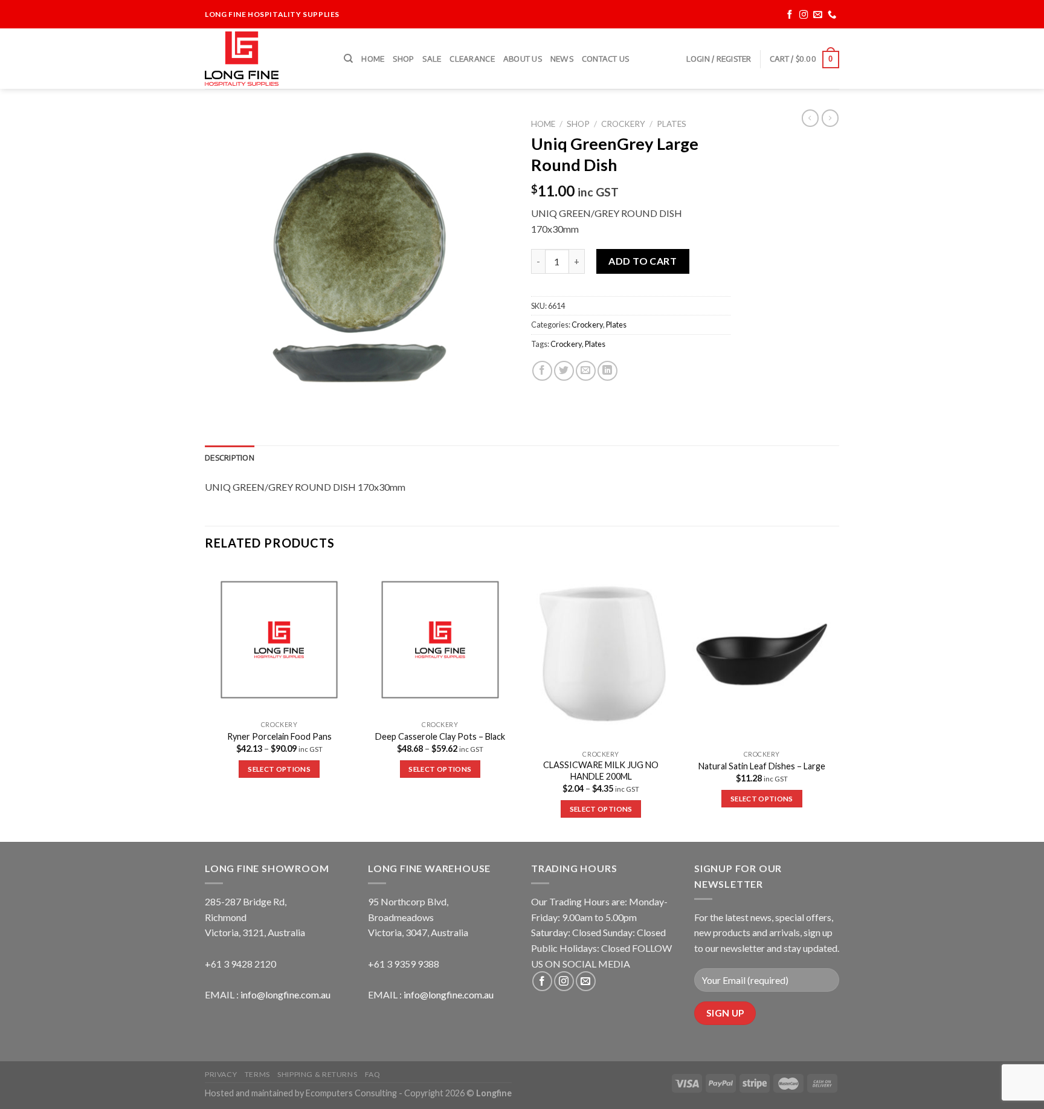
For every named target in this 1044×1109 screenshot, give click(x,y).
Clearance (472, 58)
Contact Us (606, 58)
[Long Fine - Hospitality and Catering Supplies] (265, 58)
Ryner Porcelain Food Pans (279, 736)
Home (372, 58)
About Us (522, 58)
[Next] (835, 702)
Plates (671, 124)
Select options (279, 769)
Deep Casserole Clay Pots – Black (440, 736)
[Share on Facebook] (542, 371)
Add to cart (642, 261)
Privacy (221, 1074)
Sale (431, 58)
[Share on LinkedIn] (607, 371)
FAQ (373, 1074)
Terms (257, 1074)
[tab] (229, 457)
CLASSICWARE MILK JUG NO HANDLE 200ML (601, 770)
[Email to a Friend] (586, 371)
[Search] (348, 58)
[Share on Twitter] (564, 371)
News (561, 58)
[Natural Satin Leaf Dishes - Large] (762, 654)
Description (229, 457)
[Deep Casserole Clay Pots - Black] (440, 639)
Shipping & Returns (317, 1074)
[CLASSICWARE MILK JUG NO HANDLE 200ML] (600, 654)
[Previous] (205, 702)
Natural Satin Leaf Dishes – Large (761, 766)
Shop (403, 58)
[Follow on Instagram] (803, 15)
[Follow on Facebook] (789, 15)
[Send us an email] (817, 15)
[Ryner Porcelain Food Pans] (279, 639)
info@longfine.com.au (285, 994)
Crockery (623, 124)
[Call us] (832, 15)
